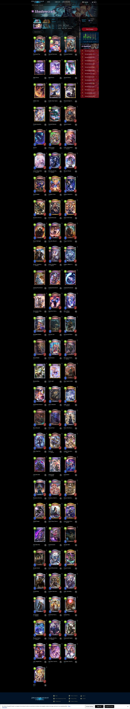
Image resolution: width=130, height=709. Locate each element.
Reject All (99, 706)
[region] (65, 706)
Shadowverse (58, 701)
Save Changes (89, 29)
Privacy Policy (74, 698)
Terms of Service (74, 695)
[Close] (127, 706)
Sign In (94, 2)
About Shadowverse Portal (60, 698)
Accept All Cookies (109, 706)
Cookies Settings (89, 706)
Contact (84, 698)
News (56, 695)
